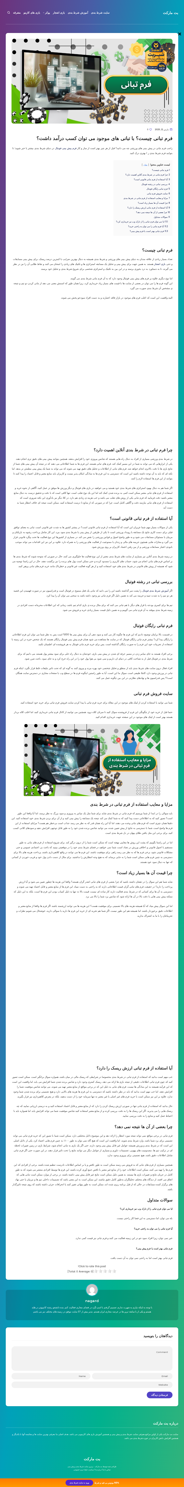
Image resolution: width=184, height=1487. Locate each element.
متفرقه (17, 12)
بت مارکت (170, 13)
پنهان (145, 164)
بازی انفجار (59, 12)
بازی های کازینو (32, 12)
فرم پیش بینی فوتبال (65, 148)
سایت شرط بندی (100, 12)
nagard (92, 1301)
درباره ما (98, 1469)
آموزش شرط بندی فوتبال (155, 590)
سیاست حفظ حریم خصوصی (83, 1469)
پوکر (47, 12)
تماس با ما (107, 1469)
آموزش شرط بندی (78, 12)
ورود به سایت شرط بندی (79, 1482)
